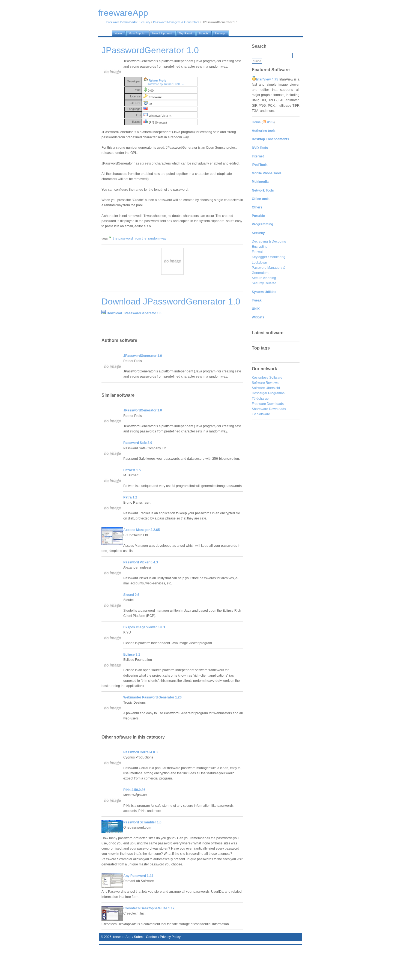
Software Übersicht (266, 388)
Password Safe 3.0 (137, 443)
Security (144, 22)
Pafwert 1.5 (132, 470)
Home (256, 122)
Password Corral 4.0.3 (140, 752)
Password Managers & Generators (176, 22)
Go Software (261, 414)
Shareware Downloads (269, 409)
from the (140, 238)
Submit (139, 937)
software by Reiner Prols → (166, 84)
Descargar (259, 393)
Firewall (258, 252)
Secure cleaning (264, 278)
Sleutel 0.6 (131, 595)
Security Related (264, 283)
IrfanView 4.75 (267, 79)
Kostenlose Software (267, 378)
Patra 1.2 (130, 497)
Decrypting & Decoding (269, 241)
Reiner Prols (157, 80)
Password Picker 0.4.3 (140, 562)
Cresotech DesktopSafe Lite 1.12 (149, 908)
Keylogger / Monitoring (268, 257)
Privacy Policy (170, 937)
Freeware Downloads (268, 404)
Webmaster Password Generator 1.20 (152, 697)
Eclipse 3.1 (131, 654)
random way (157, 238)
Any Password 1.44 (138, 876)
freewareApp (121, 937)
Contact (151, 937)
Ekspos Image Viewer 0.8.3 (144, 627)
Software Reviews (265, 383)
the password (123, 238)
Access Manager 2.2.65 (141, 530)
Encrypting (260, 247)
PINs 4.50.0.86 (134, 790)
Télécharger (261, 399)
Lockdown (259, 262)
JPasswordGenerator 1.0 (142, 356)
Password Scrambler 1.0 (142, 822)
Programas (276, 393)
